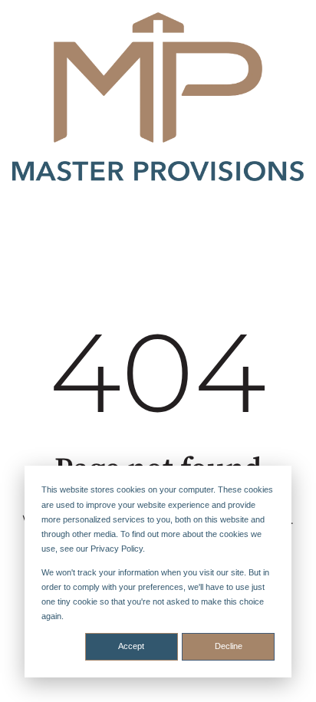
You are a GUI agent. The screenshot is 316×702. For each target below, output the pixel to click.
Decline (228, 646)
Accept (131, 646)
